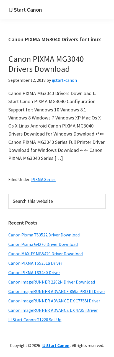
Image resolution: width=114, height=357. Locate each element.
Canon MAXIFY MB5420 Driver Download (45, 253)
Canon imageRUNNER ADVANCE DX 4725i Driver (53, 310)
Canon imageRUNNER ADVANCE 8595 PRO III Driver (56, 291)
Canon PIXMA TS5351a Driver (35, 263)
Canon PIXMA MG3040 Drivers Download (46, 63)
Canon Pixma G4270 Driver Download (43, 244)
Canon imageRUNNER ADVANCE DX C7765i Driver (54, 301)
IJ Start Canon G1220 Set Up (34, 319)
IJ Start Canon (25, 9)
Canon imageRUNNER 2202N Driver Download (51, 282)
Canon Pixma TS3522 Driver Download (44, 235)
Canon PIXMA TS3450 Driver (34, 272)
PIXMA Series (43, 179)
